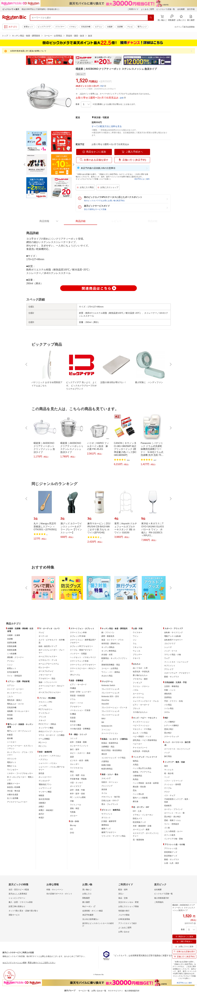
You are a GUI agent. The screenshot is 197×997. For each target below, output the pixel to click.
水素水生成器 (12, 794)
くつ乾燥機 (11, 654)
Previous (23, 60)
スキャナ (42, 720)
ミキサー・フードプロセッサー (20, 773)
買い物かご (87, 889)
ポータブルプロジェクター (50, 692)
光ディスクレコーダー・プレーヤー (51, 651)
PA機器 (73, 688)
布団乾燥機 (11, 650)
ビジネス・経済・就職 (79, 760)
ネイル (104, 793)
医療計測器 (106, 765)
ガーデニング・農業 (141, 829)
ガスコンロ (11, 759)
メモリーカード (45, 675)
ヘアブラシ (43, 759)
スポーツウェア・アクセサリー (177, 673)
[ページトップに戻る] (192, 617)
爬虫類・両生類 (139, 787)
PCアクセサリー (45, 709)
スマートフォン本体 (78, 632)
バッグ (167, 753)
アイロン (10, 661)
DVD (72, 833)
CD (71, 829)
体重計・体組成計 (46, 810)
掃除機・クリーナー (15, 657)
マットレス (168, 770)
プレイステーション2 (110, 715)
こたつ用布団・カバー (173, 831)
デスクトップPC (45, 702)
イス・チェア (169, 795)
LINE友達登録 (124, 919)
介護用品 (105, 761)
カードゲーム (138, 694)
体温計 (41, 818)
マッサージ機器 (45, 792)
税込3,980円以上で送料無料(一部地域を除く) (40, 9)
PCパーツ (43, 742)
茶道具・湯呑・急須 (75, 36)
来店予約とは (139, 179)
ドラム (73, 699)
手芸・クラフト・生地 (173, 701)
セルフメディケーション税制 (14, 963)
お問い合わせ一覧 (98, 991)
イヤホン (72, 27)
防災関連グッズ (139, 822)
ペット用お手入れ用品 (142, 768)
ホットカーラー (45, 777)
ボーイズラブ (75, 786)
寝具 (166, 766)
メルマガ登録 (123, 915)
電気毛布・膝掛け (14, 700)
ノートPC (43, 706)
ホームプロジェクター (48, 656)
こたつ (10, 696)
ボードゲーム (138, 697)
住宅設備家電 (12, 672)
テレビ (130, 27)
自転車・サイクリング (173, 632)
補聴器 (41, 795)
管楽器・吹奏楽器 (77, 695)
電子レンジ (142, 27)
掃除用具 (168, 694)
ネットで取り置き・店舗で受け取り (23, 911)
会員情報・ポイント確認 (92, 911)
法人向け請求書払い (90, 919)
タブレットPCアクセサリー (81, 646)
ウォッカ (136, 651)
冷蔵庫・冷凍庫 (13, 635)
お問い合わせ (123, 932)
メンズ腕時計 (169, 722)
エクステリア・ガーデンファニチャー (146, 834)
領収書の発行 (123, 911)
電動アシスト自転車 (172, 636)
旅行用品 (168, 756)
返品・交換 (123, 898)
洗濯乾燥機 (11, 643)
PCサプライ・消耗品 (47, 724)
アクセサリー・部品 (47, 678)
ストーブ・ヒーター (15, 689)
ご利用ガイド (133, 9)
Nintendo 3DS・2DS (110, 696)
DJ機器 (73, 714)
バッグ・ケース (170, 651)
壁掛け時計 (168, 729)
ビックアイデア (44, 27)
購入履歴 (86, 902)
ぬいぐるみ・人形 (140, 668)
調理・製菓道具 (107, 636)
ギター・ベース (76, 703)
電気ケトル (11, 766)
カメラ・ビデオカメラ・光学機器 (51, 641)
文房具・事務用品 (171, 686)
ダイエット (106, 818)
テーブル (168, 788)
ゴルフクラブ (169, 643)
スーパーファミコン (109, 733)
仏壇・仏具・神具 (171, 863)
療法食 (135, 801)
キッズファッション (141, 722)
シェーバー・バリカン (48, 763)
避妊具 (104, 754)
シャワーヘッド (45, 788)
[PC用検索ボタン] (151, 18)
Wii (102, 722)
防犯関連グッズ (170, 852)
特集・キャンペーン (54, 889)
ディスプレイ (44, 713)
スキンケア (106, 778)
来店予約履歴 (87, 915)
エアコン (98, 27)
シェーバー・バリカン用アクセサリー (51, 768)
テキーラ (136, 658)
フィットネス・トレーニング (176, 662)
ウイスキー (137, 632)
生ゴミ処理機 (12, 798)
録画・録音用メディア (48, 646)
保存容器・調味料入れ (110, 643)
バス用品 (168, 705)
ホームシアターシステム (49, 664)
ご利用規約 (158, 902)
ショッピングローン (17, 898)
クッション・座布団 (172, 784)
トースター (11, 742)
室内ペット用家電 (140, 798)
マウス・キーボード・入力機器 (51, 735)
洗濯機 (120, 27)
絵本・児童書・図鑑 (78, 742)
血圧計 (41, 814)
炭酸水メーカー (13, 783)
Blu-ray (73, 825)
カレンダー (74, 764)
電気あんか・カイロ (15, 704)
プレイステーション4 (110, 693)
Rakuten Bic (14, 17)
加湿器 (10, 715)
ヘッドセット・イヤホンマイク (83, 657)
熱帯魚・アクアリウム (142, 772)
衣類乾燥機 (11, 646)
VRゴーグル (75, 675)
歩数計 (41, 806)
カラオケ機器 (75, 725)
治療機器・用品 (107, 747)
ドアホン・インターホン (143, 815)
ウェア (167, 658)
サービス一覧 (84, 991)
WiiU (103, 719)
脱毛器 (41, 773)
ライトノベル (75, 805)
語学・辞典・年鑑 (77, 790)
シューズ (168, 647)
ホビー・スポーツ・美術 (80, 753)
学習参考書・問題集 (78, 779)
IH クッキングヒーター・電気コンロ (20, 778)
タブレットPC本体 (78, 636)
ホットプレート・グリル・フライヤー (20, 753)
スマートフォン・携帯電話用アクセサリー (83, 641)
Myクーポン (87, 906)
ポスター (73, 816)
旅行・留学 (74, 749)
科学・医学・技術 (77, 794)
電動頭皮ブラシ (45, 784)
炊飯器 (10, 735)
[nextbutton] (170, 364)
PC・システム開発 (78, 797)
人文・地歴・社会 (77, 775)
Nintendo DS (106, 726)
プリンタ (42, 717)
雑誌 (72, 771)
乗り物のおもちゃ (140, 675)
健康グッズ (106, 829)
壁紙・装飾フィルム (172, 820)
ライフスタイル (76, 768)
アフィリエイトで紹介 (127, 923)
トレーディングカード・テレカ (146, 701)
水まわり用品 (107, 676)
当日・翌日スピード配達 (19, 889)
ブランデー (137, 655)
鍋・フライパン (107, 632)
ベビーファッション (141, 725)
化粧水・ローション (109, 782)
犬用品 (135, 765)
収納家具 (168, 806)
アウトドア (168, 669)
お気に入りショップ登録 (128, 906)
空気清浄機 (85, 27)
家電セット (28, 27)
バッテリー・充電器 (78, 654)
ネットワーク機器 (46, 728)
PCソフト (43, 746)
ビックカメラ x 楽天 (10, 9)
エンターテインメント (79, 746)
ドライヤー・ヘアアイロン (50, 756)
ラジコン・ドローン (141, 686)
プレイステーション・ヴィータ (114, 707)
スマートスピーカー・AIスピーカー (51, 687)
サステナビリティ (115, 991)
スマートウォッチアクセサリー (83, 665)
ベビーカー (137, 744)
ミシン (10, 665)
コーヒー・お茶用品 (53, 36)
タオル (167, 712)
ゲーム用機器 (44, 739)
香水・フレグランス (109, 804)
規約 (148, 179)
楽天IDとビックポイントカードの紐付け (98, 924)
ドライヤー (59, 27)
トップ (5, 36)
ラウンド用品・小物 (172, 655)
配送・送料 (123, 889)
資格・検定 (74, 808)
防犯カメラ (137, 818)
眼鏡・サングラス (171, 677)
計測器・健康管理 (108, 821)
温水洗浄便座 (44, 799)
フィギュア (137, 683)
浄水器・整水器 (13, 791)
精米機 (10, 738)
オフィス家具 (169, 835)
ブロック (136, 708)
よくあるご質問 (147, 9)
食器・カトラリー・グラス (112, 640)
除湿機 (10, 719)
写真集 (73, 812)
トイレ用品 (168, 708)
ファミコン (106, 730)
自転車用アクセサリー (173, 640)
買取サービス (14, 915)
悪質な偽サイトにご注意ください (41, 963)
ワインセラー (12, 770)
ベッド (167, 777)
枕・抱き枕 (168, 773)
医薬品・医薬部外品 (109, 743)
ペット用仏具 (138, 794)
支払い (121, 894)
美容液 (104, 789)
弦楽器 (73, 718)
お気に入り (87, 894)
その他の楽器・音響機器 (80, 729)
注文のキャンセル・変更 (128, 902)
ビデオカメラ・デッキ (48, 660)
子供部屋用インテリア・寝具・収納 (177, 800)
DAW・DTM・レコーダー (80, 692)
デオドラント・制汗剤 (110, 797)
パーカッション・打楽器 (80, 710)
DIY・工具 (137, 811)
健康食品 (105, 825)
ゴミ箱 (167, 828)
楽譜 (72, 757)
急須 (90, 36)
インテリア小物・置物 (173, 839)
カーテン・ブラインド (173, 809)
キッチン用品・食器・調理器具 (26, 36)
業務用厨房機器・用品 (110, 665)
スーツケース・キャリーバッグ (177, 749)
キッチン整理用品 (108, 651)
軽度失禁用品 (107, 769)
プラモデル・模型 (140, 679)
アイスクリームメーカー (17, 802)
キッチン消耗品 (107, 647)
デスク (167, 792)
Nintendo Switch (108, 685)
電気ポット (11, 762)
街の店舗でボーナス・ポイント (59, 894)
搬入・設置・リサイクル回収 (21, 902)
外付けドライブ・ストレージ (51, 731)
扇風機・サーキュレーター (18, 711)
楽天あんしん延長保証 (18, 894)
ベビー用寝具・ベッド (142, 736)
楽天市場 (191, 9)
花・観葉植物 (138, 840)
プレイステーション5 (110, 689)
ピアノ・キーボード (78, 684)
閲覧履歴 (86, 898)
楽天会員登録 (189, 27)
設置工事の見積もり (17, 906)
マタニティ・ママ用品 (142, 729)
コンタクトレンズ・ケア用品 (113, 758)
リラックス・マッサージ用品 (113, 836)
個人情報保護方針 (161, 898)
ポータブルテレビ (46, 671)
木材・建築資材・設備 (142, 826)
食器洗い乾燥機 (13, 787)
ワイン (135, 636)
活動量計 (42, 803)
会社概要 (181, 9)
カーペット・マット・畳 (174, 813)
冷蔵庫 (110, 27)
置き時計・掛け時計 (172, 817)
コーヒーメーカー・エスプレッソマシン (20, 747)
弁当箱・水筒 (107, 655)
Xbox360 (105, 704)
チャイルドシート (140, 748)
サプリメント (107, 814)
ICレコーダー (44, 667)
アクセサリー (75, 707)
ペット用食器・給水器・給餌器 (146, 783)
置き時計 (168, 733)
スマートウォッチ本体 (79, 661)
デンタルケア (44, 781)
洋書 (72, 801)
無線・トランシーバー (48, 682)
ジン (135, 640)
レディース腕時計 (171, 725)
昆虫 (135, 790)
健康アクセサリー (108, 832)
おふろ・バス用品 (140, 733)
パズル (135, 690)
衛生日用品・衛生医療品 (111, 750)
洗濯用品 (168, 697)
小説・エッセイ (76, 783)
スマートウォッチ (171, 736)
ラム (135, 643)
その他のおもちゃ (140, 712)
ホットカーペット (14, 693)
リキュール (137, 647)
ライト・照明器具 (14, 676)
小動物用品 (137, 776)
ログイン (178, 27)
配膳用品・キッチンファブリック (114, 659)
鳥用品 (135, 779)
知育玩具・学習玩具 (141, 672)
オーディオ (43, 636)
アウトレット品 (170, 848)
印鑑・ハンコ (169, 690)
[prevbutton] (27, 364)
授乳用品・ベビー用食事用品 (145, 740)
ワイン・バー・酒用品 (110, 672)
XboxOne (105, 700)
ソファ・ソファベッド (173, 781)
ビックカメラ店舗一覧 (165, 9)
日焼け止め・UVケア (110, 800)
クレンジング (107, 786)
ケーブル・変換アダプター (81, 650)
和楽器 (73, 721)
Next (173, 60)
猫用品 (135, 761)
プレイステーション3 (110, 711)
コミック (73, 738)
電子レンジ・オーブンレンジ (19, 731)
